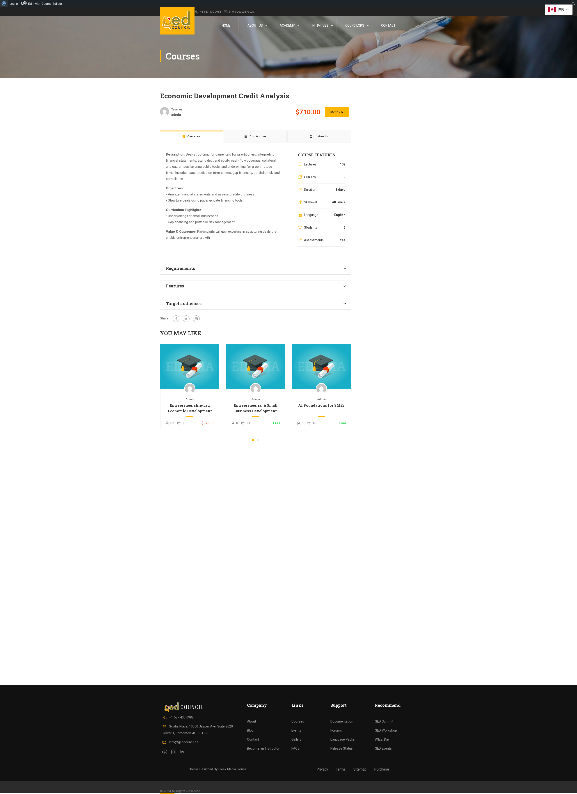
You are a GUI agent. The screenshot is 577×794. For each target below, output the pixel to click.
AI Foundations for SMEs (321, 405)
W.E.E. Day (382, 739)
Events (296, 730)
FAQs (295, 748)
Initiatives (320, 25)
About (251, 721)
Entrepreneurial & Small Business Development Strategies (255, 408)
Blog (250, 730)
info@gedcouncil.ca (241, 11)
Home (226, 25)
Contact (388, 25)
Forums (336, 730)
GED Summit (384, 721)
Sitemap (359, 769)
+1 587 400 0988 (210, 11)
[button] (253, 440)
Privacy (322, 769)
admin (189, 399)
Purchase (381, 769)
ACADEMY (287, 25)
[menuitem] (4, 3)
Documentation (341, 721)
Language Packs (342, 739)
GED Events (383, 748)
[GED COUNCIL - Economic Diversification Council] (177, 20)
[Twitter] (186, 318)
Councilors (354, 25)
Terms (341, 769)
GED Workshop (386, 730)
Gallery (296, 739)
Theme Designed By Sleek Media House (217, 769)
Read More (190, 366)
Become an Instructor (263, 748)
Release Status (341, 748)
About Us (255, 25)
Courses (297, 721)
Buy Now (336, 111)
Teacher (176, 109)
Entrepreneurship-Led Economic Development (190, 408)
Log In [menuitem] (13, 3)
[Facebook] (176, 318)
